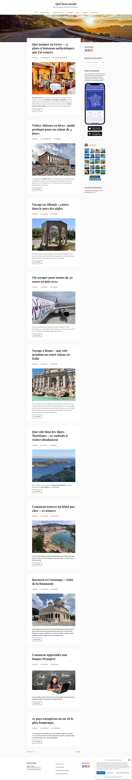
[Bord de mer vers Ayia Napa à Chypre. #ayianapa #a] (103, 161)
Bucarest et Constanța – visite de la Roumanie (52, 582)
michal (36, 57)
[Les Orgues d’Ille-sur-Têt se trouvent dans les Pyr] (103, 166)
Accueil (35, 12)
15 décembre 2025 (46, 138)
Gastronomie (70, 12)
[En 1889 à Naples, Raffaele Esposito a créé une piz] (87, 172)
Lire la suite (37, 110)
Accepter (101, 772)
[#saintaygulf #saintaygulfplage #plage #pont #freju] (103, 156)
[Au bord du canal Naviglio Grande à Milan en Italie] (92, 166)
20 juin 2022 (45, 214)
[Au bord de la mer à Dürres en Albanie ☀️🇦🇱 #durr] (87, 150)
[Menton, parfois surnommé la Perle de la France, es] (92, 172)
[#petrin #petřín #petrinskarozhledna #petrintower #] (87, 161)
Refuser (110, 772)
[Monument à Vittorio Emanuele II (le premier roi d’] (103, 172)
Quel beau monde (66, 4)
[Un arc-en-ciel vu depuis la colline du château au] (87, 166)
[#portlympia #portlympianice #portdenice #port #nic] (97, 156)
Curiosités (84, 12)
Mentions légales (60, 767)
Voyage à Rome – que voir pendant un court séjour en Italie (51, 354)
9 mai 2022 (44, 445)
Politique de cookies (107, 776)
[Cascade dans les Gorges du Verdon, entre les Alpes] (97, 172)
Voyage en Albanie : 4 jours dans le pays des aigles (50, 206)
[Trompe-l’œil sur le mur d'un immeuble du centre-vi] (92, 156)
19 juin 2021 (45, 516)
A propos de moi (94, 12)
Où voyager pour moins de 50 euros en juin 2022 (52, 279)
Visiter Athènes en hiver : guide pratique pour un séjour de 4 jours (53, 129)
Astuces (77, 12)
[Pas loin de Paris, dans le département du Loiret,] (103, 150)
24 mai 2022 (45, 364)
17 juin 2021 (45, 589)
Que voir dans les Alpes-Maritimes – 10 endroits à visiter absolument (50, 436)
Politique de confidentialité (117, 776)
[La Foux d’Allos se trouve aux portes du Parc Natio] (97, 161)
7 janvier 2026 (46, 57)
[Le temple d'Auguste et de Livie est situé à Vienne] (97, 150)
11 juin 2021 (45, 664)
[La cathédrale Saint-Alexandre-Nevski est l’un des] (97, 166)
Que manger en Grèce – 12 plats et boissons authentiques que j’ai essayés (53, 48)
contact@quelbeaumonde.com (34, 769)
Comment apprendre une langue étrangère (49, 657)
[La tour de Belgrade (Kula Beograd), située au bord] (92, 161)
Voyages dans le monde (58, 12)
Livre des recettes (95, 190)
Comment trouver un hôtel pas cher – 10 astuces (53, 508)
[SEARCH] (103, 62)
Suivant (78, 751)
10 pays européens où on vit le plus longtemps (52, 720)
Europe (57, 57)
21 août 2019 (45, 728)
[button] (129, 760)
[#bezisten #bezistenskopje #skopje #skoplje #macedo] (92, 150)
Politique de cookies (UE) (62, 773)
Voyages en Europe (44, 12)
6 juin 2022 (44, 287)
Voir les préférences (122, 772)
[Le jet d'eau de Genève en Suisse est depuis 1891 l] (87, 156)
